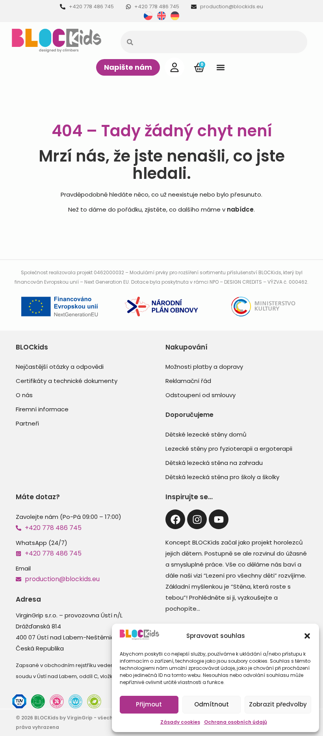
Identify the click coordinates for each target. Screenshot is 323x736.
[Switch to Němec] (175, 15)
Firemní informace (42, 409)
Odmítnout (211, 704)
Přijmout (149, 704)
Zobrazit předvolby (278, 704)
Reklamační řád (188, 381)
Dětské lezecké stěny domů (206, 434)
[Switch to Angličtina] (161, 15)
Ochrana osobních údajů (235, 722)
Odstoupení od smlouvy (200, 395)
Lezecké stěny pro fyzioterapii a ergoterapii (228, 448)
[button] (307, 636)
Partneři (27, 423)
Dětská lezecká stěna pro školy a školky (222, 477)
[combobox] (214, 42)
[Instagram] (197, 519)
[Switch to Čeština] (148, 15)
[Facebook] (175, 519)
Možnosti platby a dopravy (204, 366)
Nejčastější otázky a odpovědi (60, 366)
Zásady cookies (180, 722)
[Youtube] (218, 519)
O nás (24, 395)
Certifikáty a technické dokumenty (66, 381)
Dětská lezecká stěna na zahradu (214, 463)
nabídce (240, 209)
